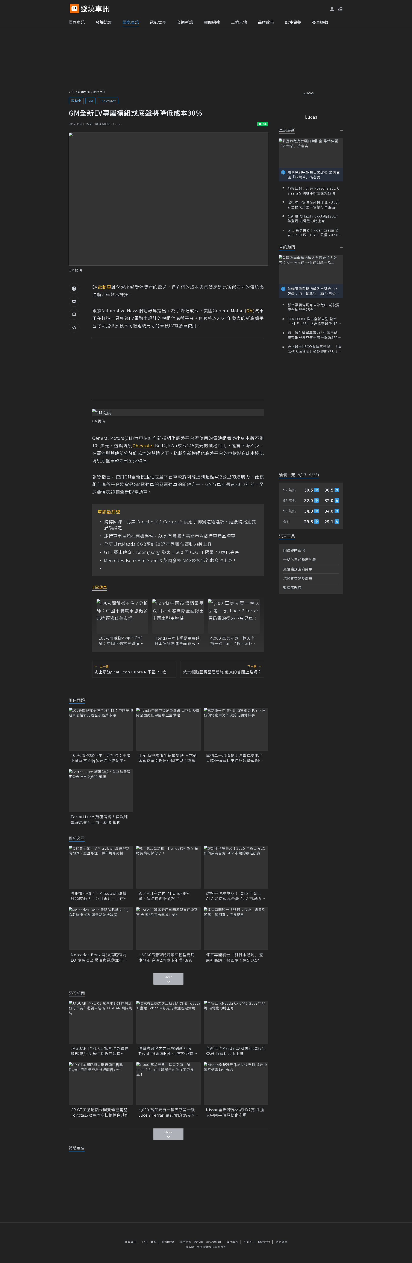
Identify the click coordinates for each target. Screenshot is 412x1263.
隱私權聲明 (213, 1242)
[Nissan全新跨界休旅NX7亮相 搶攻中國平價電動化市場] (236, 1083)
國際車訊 (131, 22)
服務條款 (185, 1242)
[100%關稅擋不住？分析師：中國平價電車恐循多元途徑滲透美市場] (122, 616)
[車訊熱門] (341, 247)
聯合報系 (232, 1242)
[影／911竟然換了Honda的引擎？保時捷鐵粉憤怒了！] (168, 867)
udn (71, 91)
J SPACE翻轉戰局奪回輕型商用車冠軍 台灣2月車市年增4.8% (166, 957)
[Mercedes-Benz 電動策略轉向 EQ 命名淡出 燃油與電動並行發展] (101, 928)
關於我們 (264, 1242)
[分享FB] (74, 288)
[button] (340, 8)
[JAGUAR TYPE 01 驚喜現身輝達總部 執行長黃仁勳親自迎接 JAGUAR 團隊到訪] (101, 1022)
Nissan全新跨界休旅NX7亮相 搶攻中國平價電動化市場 (235, 1112)
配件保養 (293, 22)
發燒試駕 (104, 22)
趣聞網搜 (212, 22)
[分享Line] (74, 301)
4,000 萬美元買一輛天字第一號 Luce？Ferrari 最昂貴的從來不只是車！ (232, 640)
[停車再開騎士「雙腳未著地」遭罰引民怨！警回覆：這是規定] (236, 928)
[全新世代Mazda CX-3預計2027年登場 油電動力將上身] (236, 1022)
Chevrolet (108, 100)
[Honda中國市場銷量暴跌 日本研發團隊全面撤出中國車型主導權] (178, 616)
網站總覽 (282, 1242)
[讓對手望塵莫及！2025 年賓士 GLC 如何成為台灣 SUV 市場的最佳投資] (236, 867)
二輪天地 (239, 22)
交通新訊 (185, 22)
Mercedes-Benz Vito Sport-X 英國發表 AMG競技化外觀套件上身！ (170, 560)
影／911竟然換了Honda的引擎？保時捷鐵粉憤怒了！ (164, 896)
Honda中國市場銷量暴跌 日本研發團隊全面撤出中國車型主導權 (177, 640)
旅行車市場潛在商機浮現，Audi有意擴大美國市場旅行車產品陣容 (169, 536)
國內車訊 (77, 22)
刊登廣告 (131, 1242)
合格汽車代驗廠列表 (299, 559)
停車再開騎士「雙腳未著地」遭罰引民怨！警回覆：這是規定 (234, 957)
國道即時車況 (294, 550)
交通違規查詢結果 (297, 569)
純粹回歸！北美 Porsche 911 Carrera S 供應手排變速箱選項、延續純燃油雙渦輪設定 (180, 525)
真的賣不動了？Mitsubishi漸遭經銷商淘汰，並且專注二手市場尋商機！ (99, 896)
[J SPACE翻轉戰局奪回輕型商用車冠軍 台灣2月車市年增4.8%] (168, 928)
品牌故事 (266, 22)
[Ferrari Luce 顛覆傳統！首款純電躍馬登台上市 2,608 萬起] (101, 790)
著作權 (198, 1242)
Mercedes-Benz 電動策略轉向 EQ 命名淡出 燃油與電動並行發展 (99, 957)
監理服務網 (292, 587)
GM (90, 100)
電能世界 (158, 22)
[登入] (332, 9)
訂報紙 (248, 1242)
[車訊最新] (341, 130)
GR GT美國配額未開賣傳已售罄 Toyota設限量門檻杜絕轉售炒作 (101, 1112)
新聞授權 (168, 1242)
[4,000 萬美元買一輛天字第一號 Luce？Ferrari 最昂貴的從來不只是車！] (234, 616)
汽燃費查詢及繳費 (297, 578)
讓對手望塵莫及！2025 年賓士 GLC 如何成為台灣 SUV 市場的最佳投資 (235, 896)
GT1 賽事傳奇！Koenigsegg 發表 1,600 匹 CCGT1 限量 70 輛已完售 (171, 552)
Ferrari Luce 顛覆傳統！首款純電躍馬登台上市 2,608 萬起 (99, 819)
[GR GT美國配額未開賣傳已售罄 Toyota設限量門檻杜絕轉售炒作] (101, 1083)
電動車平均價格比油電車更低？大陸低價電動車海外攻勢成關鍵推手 (234, 758)
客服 (154, 1242)
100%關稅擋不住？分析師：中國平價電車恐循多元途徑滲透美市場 (121, 640)
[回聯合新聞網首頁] (74, 8)
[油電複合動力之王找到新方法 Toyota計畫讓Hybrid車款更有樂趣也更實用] (168, 1022)
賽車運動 (320, 22)
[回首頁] (95, 8)
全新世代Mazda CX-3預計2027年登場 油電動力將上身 (158, 544)
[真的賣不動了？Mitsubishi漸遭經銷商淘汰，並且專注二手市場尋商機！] (101, 867)
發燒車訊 (84, 91)
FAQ (145, 1242)
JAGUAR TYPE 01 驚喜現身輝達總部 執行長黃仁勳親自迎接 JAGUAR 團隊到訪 (100, 1050)
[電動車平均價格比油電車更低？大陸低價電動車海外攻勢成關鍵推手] (236, 729)
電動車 (76, 100)
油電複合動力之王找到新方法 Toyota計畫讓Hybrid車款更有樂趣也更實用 (167, 1050)
